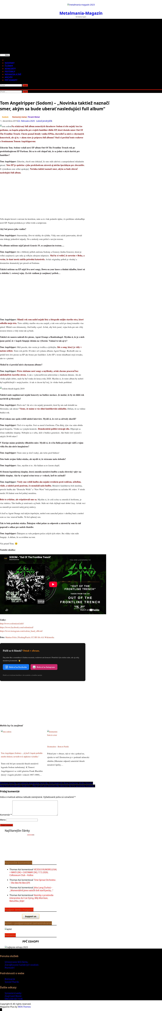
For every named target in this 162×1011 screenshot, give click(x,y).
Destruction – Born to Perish (58, 746)
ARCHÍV (8, 77)
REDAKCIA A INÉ (13, 74)
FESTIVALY (10, 71)
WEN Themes (24, 1006)
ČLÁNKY (9, 65)
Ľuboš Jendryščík (44, 121)
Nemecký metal (19, 117)
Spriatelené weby (13, 993)
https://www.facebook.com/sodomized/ (16, 627)
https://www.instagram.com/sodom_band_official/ (21, 630)
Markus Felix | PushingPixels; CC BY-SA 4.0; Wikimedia (29, 637)
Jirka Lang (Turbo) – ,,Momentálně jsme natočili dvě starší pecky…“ (31, 889)
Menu (7, 55)
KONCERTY (10, 68)
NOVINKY (9, 63)
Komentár (6, 814)
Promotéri (9, 967)
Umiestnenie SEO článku (16, 962)
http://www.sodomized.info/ (12, 623)
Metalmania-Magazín (81, 13)
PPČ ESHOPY (11, 80)
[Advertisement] (81, 35)
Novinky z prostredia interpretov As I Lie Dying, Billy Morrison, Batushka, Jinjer (31, 898)
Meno (3, 819)
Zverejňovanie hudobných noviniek (21, 964)
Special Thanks (12, 982)
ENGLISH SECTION (13, 999)
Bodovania (10, 979)
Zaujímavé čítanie (13, 996)
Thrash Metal (34, 117)
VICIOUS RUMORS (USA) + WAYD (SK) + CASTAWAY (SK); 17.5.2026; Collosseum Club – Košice (33, 872)
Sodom (5, 117)
